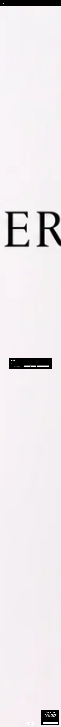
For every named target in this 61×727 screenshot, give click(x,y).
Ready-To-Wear (15, 4)
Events (27, 4)
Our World (31, 4)
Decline (43, 366)
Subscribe (50, 722)
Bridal (20, 4)
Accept (30, 366)
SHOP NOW (30, 723)
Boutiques (23, 4)
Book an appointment (38, 4)
